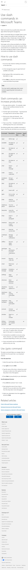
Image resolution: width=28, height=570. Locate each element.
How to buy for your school (6, 478)
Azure (3, 514)
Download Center (5, 449)
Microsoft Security (5, 494)
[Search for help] (5, 2)
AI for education (4, 485)
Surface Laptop (4, 426)
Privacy (14, 565)
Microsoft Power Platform (6, 501)
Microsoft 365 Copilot (5, 505)
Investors (3, 546)
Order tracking (4, 455)
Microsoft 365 (4, 499)
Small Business (4, 508)
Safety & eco (4, 567)
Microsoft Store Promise (6, 460)
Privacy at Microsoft (5, 544)
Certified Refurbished (5, 458)
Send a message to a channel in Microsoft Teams (13, 410)
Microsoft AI (4, 492)
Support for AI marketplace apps (7, 521)
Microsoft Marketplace (6, 526)
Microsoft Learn (4, 519)
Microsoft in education (6, 469)
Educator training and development (8, 480)
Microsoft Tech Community (6, 523)
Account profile (4, 446)
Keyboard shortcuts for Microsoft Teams (11, 407)
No (18, 416)
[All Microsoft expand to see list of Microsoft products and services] (2, 2)
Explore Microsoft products (6, 437)
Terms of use (18, 565)
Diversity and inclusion (6, 548)
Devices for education (5, 471)
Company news (4, 542)
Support (3, 5)
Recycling (8, 567)
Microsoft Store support (6, 451)
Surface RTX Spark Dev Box (6, 431)
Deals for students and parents (7, 483)
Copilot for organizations (6, 433)
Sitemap (3, 565)
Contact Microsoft (9, 565)
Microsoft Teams (5, 503)
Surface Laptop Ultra (5, 428)
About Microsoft (4, 539)
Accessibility (4, 551)
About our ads (13, 567)
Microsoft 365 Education (6, 476)
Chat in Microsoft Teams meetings (9, 404)
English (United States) (8, 557)
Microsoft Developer (5, 517)
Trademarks (23, 565)
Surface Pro (4, 424)
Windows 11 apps (5, 440)
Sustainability (4, 553)
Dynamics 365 (4, 496)
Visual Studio (4, 530)
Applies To (4, 25)
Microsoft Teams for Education (7, 474)
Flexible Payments (5, 462)
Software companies (5, 528)
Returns (3, 453)
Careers (3, 537)
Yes (10, 416)
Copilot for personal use (6, 435)
